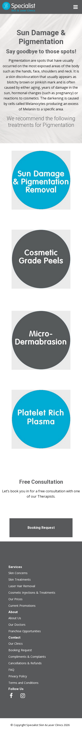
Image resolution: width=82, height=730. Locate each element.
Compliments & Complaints (27, 657)
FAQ (11, 670)
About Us (14, 618)
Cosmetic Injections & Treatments (31, 593)
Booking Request (41, 528)
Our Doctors (16, 625)
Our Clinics (15, 644)
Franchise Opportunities (24, 631)
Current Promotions (41, 553)
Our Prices (15, 599)
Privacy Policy (17, 676)
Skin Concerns (18, 573)
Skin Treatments (19, 579)
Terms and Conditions (23, 683)
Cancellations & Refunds (25, 663)
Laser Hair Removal (21, 586)
